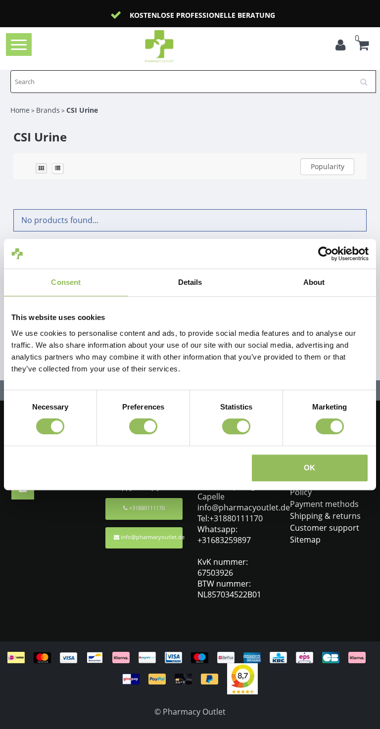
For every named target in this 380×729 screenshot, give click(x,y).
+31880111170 (146, 507)
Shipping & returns (325, 515)
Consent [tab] (66, 282)
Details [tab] (190, 282)
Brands (48, 110)
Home (20, 110)
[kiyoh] (242, 678)
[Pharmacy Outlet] (175, 46)
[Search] (367, 78)
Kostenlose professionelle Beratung (202, 15)
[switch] (143, 426)
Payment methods (324, 504)
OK (309, 467)
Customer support (324, 527)
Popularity (327, 166)
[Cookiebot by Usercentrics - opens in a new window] (325, 253)
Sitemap (305, 539)
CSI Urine (82, 110)
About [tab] (314, 282)
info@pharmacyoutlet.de (152, 537)
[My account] (342, 46)
